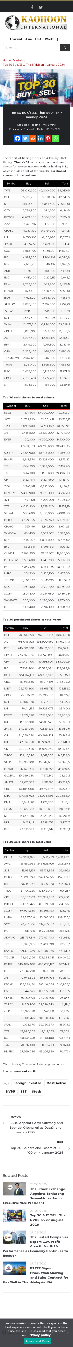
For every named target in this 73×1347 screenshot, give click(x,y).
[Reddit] (32, 138)
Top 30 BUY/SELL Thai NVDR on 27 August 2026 (48, 1220)
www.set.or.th (25, 1071)
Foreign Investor (27, 1083)
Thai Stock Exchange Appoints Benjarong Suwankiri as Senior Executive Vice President (34, 1196)
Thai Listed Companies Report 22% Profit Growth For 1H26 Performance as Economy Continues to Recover (35, 1246)
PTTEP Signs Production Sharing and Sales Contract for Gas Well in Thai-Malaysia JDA (35, 1275)
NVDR (10, 1091)
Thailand (29, 129)
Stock (36, 1091)
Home (7, 61)
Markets (18, 61)
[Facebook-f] (32, 7)
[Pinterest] (48, 138)
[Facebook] (17, 138)
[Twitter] (41, 7)
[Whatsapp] (55, 138)
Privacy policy (39, 1335)
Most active (56, 1083)
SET (24, 1091)
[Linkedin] (40, 138)
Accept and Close (37, 1341)
